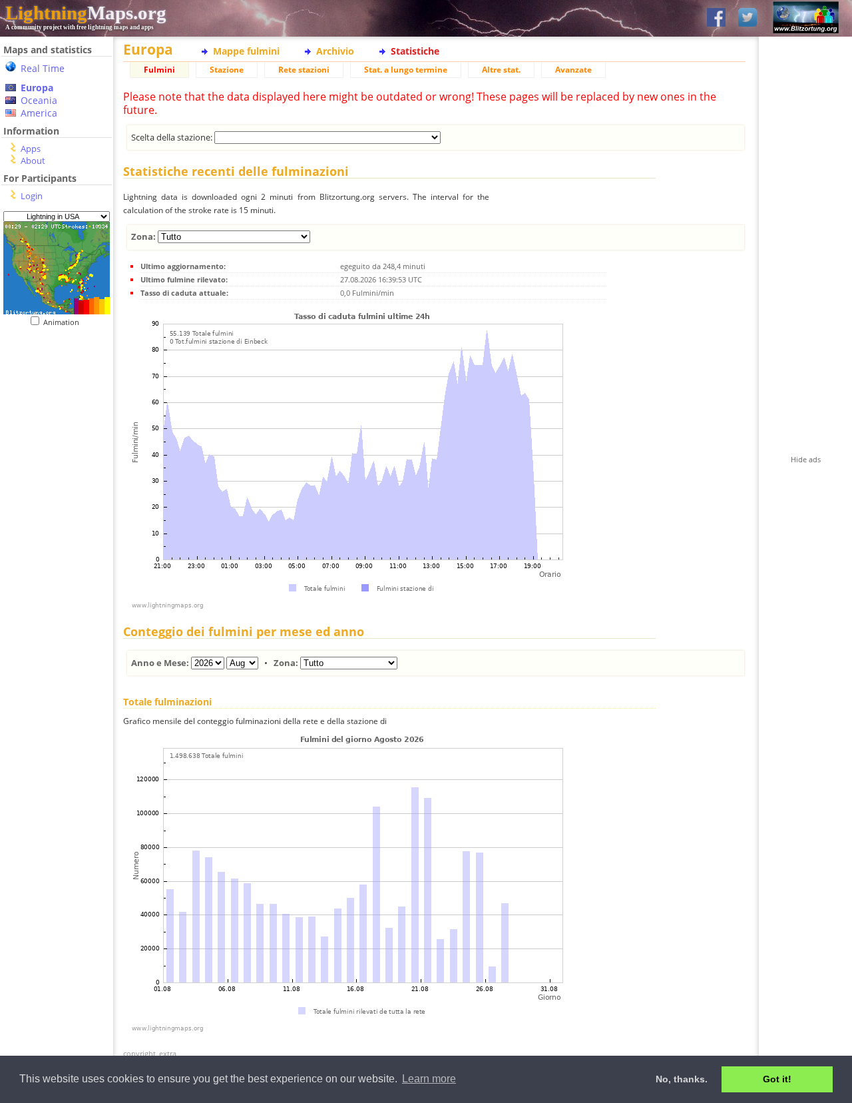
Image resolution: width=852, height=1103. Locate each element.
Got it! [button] (777, 1079)
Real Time (43, 68)
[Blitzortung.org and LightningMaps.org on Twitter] (747, 18)
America (39, 113)
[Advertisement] (51, 408)
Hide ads (806, 459)
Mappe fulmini (246, 51)
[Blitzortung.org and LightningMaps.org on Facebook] (716, 18)
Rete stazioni (303, 69)
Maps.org (85, 12)
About (33, 161)
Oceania (39, 100)
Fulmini (159, 69)
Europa (37, 87)
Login (32, 196)
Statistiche (415, 51)
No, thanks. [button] (682, 1079)
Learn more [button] (429, 1078)
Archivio (335, 51)
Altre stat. (501, 69)
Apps (31, 149)
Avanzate (573, 69)
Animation (64, 322)
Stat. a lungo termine (405, 69)
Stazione (227, 69)
